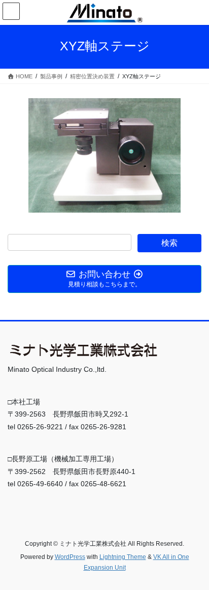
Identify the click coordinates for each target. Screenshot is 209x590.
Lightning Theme (122, 556)
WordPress (70, 556)
